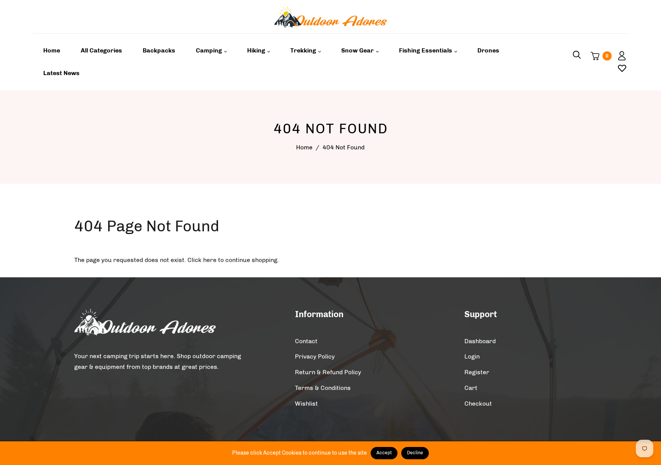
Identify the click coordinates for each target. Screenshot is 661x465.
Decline (415, 452)
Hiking (257, 50)
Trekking (303, 50)
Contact (306, 341)
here (210, 260)
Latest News (61, 73)
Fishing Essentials (426, 50)
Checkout (478, 403)
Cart (470, 387)
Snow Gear (358, 50)
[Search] (577, 56)
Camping (209, 50)
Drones (488, 50)
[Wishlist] (619, 68)
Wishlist (306, 403)
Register (476, 372)
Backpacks (159, 50)
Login (472, 356)
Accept (384, 452)
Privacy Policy (315, 356)
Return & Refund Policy (328, 372)
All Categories (101, 50)
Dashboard (480, 341)
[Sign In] (619, 56)
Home (51, 50)
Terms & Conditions (323, 387)
